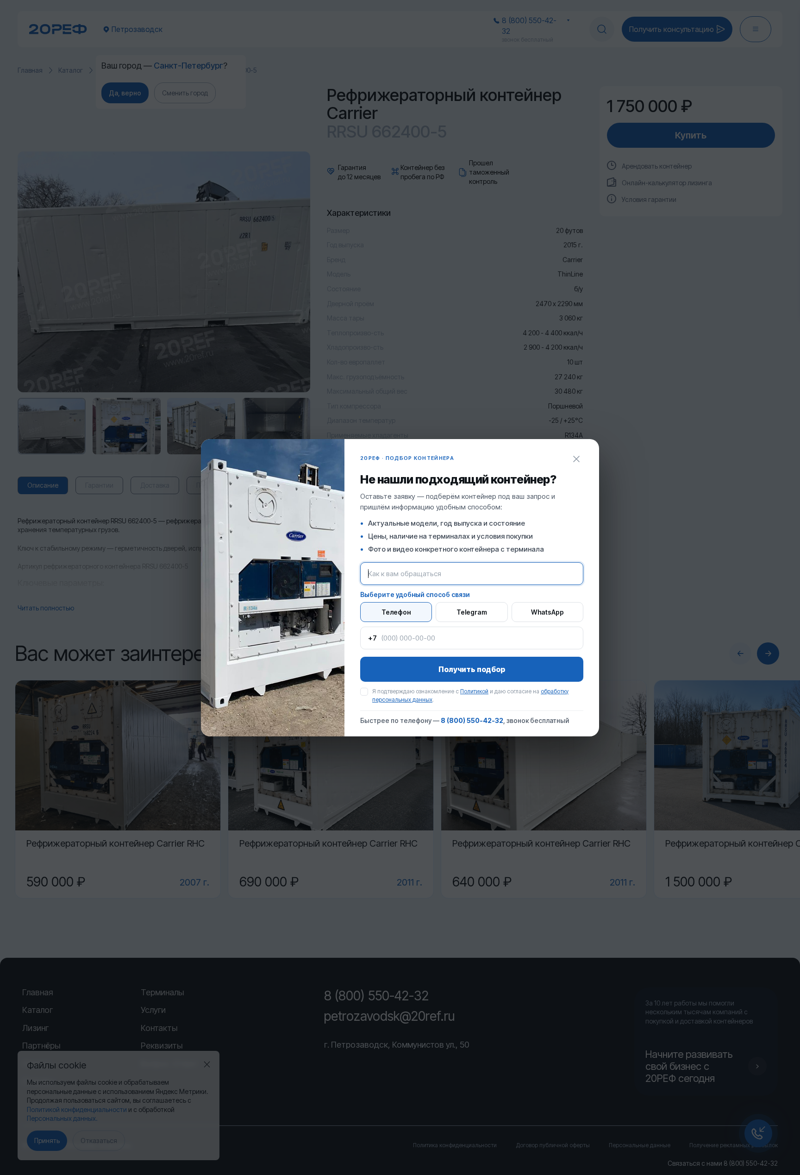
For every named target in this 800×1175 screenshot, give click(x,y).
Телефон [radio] (396, 612)
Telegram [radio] (471, 612)
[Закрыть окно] (576, 459)
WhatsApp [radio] (547, 612)
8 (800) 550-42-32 (472, 720)
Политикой (474, 691)
